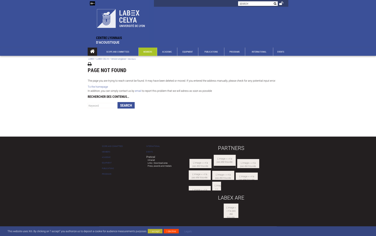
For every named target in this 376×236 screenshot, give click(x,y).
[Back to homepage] (121, 18)
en (91, 3)
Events (149, 152)
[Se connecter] (283, 4)
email (138, 91)
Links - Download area (158, 163)
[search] (258, 3)
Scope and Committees (112, 146)
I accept (155, 231)
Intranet (151, 160)
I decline (171, 231)
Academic (106, 157)
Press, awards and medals (160, 165)
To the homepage (98, 86)
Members (106, 152)
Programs (106, 174)
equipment (107, 163)
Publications (108, 168)
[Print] (91, 64)
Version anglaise (118, 58)
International (153, 146)
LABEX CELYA (102, 58)
